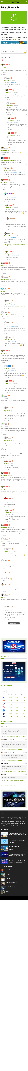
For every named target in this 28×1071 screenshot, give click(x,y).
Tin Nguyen (13, 82)
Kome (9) (7, 869)
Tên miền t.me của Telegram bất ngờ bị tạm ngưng (17, 841)
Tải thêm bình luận (14, 623)
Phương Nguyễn (14, 326)
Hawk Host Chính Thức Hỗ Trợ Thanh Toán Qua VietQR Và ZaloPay (16, 848)
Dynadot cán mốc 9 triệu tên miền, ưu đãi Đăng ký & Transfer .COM (17, 861)
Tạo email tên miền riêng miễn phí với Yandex (14, 780)
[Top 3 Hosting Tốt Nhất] (14, 799)
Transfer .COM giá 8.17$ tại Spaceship (13, 749)
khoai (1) (7, 891)
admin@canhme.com (20, 306)
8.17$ (24, 697)
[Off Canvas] (2, 1)
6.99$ (10, 701)
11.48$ (23, 701)
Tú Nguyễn (13, 304)
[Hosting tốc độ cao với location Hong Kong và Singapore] (14, 42)
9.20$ (10, 717)
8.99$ (10, 713)
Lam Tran (14, 341)
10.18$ (16, 697)
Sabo (13, 209)
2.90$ (10, 697)
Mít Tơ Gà (14, 385)
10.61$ (23, 704)
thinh (12, 553)
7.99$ (10, 710)
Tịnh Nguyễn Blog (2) (10, 887)
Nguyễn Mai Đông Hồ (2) (11, 882)
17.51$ (16, 704)
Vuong (12, 465)
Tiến (12, 610)
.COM (4, 691)
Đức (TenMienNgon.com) (16, 172)
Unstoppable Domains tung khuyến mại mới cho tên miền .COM (18, 854)
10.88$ (16, 713)
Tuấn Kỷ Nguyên (15, 255)
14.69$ (16, 717)
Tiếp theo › (24, 783)
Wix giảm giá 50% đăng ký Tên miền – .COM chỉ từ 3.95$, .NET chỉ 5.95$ (17, 835)
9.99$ (24, 713)
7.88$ (10, 707)
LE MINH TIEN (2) (9, 878)
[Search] (26, 1)
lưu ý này (17, 39)
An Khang (14, 94)
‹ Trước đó (16, 783)
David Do (14, 514)
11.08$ (16, 707)
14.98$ (16, 701)
